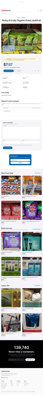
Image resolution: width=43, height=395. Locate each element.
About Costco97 (26, 383)
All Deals (2, 382)
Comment (5, 125)
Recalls (12, 383)
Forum (18, 383)
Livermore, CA (7, 111)
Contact (25, 385)
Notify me (20, 162)
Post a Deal (18, 382)
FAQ (17, 385)
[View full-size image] (40, 52)
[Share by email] (38, 71)
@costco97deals (5, 377)
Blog (11, 382)
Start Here (25, 382)
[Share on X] (35, 71)
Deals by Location (4, 383)
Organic (23, 17)
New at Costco (3, 386)
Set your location (37, 229)
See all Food (38, 173)
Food (19, 17)
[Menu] (41, 10)
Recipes (12, 385)
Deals (5, 13)
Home (2, 13)
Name (4, 140)
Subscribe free (30, 359)
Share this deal (9, 70)
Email (23, 140)
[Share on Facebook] (33, 71)
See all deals (38, 285)
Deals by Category (4, 385)
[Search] (38, 10)
